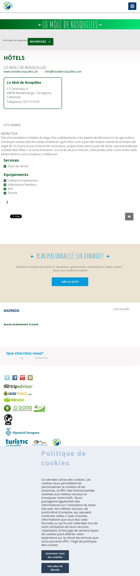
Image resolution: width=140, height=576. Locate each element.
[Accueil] (35, 6)
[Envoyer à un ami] (129, 216)
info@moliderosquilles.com (63, 72)
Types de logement (17, 40)
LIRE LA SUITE (70, 281)
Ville (5, 40)
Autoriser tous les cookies (55, 555)
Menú (132, 6)
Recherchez (38, 41)
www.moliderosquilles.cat (21, 72)
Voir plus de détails (55, 567)
